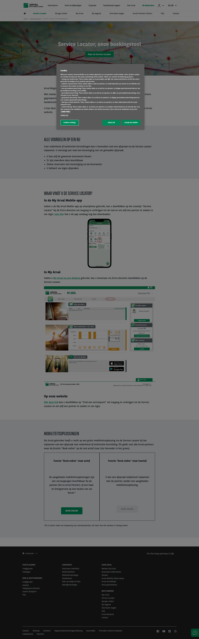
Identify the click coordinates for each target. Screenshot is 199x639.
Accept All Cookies (131, 122)
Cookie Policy (65, 111)
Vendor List (64, 115)
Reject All (111, 122)
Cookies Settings (69, 122)
